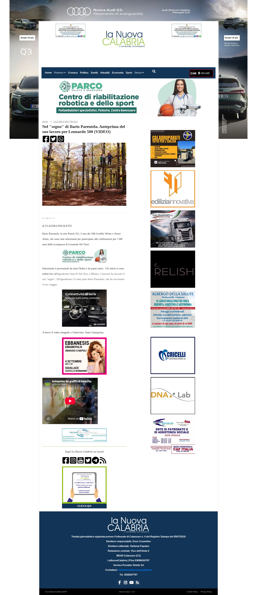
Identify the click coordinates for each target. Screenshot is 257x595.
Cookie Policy (192, 591)
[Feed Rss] (137, 583)
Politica (84, 72)
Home (49, 72)
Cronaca (73, 72)
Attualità (105, 72)
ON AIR (205, 73)
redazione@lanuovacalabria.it (135, 570)
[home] (124, 38)
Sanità (94, 72)
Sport (129, 72)
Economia (117, 72)
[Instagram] (125, 583)
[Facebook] (120, 583)
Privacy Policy (206, 591)
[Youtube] (131, 583)
